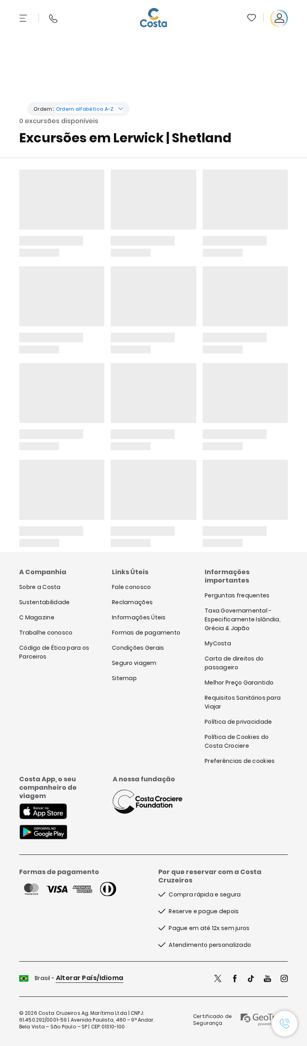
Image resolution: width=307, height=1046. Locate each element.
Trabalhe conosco (45, 633)
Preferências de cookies (240, 761)
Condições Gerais (138, 648)
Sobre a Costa (40, 587)
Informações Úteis (139, 617)
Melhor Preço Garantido (239, 683)
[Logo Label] (153, 18)
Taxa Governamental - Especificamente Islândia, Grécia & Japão (243, 619)
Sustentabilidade (44, 602)
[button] (252, 18)
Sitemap (124, 678)
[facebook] (234, 979)
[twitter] (217, 979)
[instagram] (284, 979)
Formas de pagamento (146, 633)
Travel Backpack (251, 18)
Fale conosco (131, 587)
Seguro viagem (134, 663)
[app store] (43, 812)
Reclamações (132, 602)
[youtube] (267, 979)
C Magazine (36, 617)
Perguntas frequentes (237, 595)
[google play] (43, 833)
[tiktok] (251, 979)
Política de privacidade (238, 722)
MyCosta (218, 643)
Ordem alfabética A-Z (85, 109)
